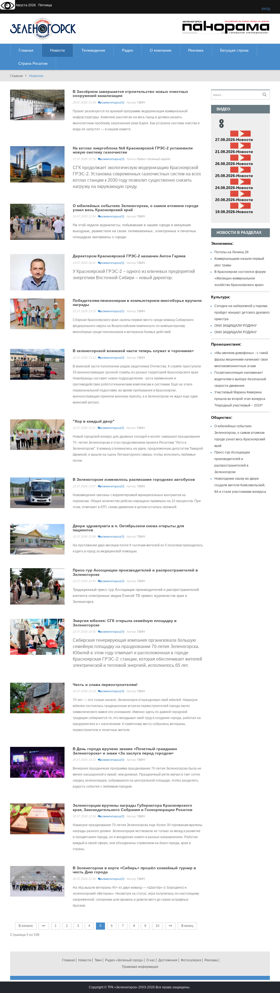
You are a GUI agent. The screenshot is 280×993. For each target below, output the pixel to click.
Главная (16, 76)
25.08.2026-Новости (234, 175)
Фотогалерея (191, 960)
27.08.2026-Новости (234, 139)
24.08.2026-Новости (234, 187)
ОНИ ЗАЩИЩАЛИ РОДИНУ (235, 326)
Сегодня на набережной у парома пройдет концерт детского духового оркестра (242, 312)
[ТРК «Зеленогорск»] (43, 28)
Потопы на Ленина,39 (231, 252)
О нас (150, 960)
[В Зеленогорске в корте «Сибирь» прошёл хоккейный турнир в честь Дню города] (37, 881)
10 (157, 926)
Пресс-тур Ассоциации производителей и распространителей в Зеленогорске (135, 572)
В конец (187, 926)
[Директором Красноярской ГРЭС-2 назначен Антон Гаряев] (37, 272)
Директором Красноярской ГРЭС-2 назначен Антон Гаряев (129, 256)
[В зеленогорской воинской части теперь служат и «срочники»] (37, 364)
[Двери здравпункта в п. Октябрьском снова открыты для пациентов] (37, 539)
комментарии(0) (112, 102)
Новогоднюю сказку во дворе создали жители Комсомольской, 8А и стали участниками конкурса (240, 485)
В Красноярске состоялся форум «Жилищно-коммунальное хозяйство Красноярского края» (240, 278)
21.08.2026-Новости (234, 151)
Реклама (211, 960)
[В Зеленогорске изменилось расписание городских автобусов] (37, 493)
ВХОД (266, 8)
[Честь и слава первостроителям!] (37, 698)
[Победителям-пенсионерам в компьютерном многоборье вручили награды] (37, 314)
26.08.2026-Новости (234, 163)
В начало (26, 926)
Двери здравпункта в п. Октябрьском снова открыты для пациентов (128, 528)
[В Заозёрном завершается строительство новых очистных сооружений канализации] (37, 105)
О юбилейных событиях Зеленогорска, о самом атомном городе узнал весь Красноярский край (136, 208)
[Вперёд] (170, 926)
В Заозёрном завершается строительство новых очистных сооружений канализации (130, 93)
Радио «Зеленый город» (153, 159)
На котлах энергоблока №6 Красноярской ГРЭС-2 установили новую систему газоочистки (133, 150)
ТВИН (141, 102)
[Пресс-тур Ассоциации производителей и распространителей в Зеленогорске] (37, 586)
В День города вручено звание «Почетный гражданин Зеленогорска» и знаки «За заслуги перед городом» (125, 751)
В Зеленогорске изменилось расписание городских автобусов (134, 479)
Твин (98, 960)
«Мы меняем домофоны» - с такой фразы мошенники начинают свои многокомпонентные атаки (241, 359)
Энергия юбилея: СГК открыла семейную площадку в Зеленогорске (125, 622)
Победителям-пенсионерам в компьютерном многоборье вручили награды (137, 302)
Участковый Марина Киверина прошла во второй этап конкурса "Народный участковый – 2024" (239, 398)
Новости (84, 960)
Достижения (167, 960)
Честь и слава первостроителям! (105, 684)
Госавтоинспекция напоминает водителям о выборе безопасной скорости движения (240, 379)
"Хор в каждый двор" (94, 421)
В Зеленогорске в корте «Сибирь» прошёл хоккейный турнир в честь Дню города (134, 870)
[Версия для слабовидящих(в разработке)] (7, 6)
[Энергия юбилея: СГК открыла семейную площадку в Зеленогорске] (37, 636)
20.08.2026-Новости (234, 200)
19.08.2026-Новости (234, 212)
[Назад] (44, 926)
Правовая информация (140, 967)
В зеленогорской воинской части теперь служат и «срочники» (133, 351)
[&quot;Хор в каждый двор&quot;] (37, 434)
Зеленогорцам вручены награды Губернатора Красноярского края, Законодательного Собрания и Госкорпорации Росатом (132, 807)
